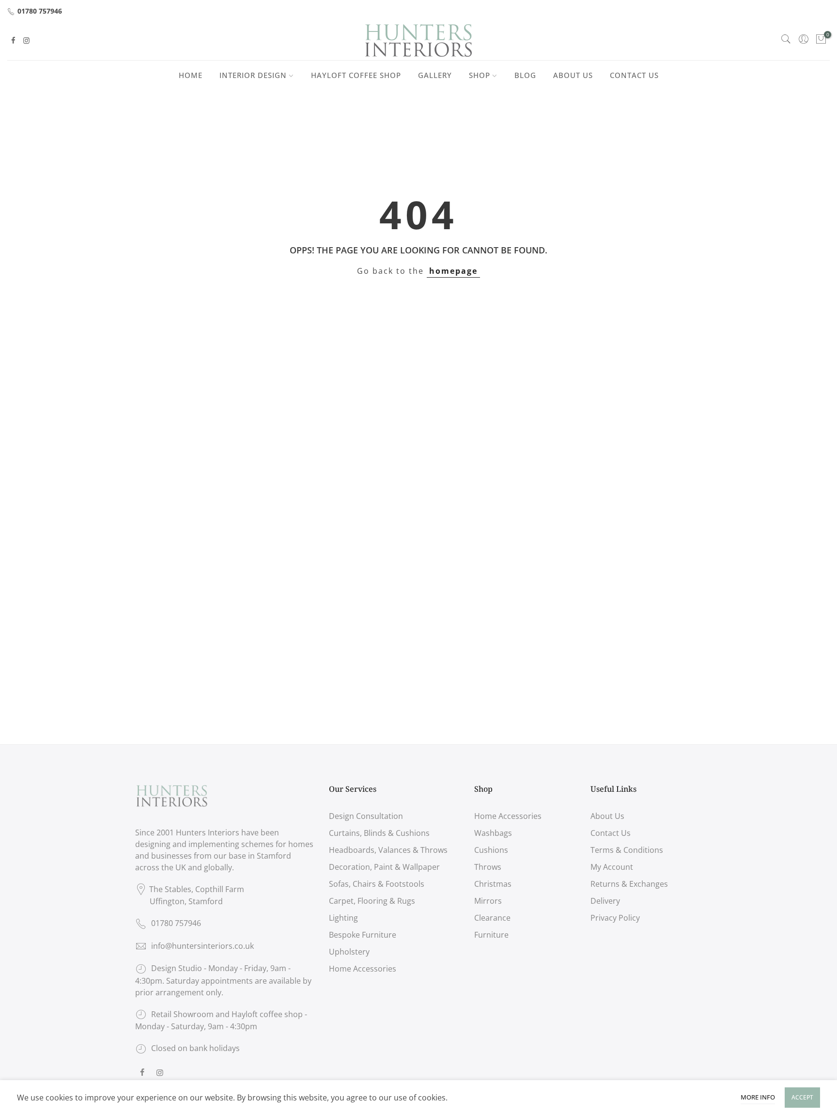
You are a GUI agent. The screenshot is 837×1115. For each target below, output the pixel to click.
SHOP (479, 75)
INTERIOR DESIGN (253, 75)
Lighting (343, 917)
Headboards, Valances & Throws (388, 850)
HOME (190, 75)
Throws (487, 867)
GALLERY (435, 75)
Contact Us (610, 833)
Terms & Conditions (626, 850)
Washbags (493, 833)
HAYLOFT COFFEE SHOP (356, 75)
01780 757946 (39, 11)
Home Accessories (362, 968)
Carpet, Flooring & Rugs (372, 900)
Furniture (491, 934)
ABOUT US (573, 75)
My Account (611, 867)
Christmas (493, 884)
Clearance (492, 917)
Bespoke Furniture (362, 934)
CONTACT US (634, 75)
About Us (607, 816)
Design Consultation (366, 816)
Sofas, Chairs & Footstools (376, 884)
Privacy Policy (615, 917)
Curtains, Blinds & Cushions (379, 833)
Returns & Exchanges (629, 884)
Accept (802, 1097)
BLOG (525, 75)
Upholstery (349, 951)
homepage (453, 271)
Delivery (605, 900)
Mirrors (488, 900)
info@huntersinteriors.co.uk (202, 946)
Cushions (491, 850)
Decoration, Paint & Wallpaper (384, 867)
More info (758, 1097)
